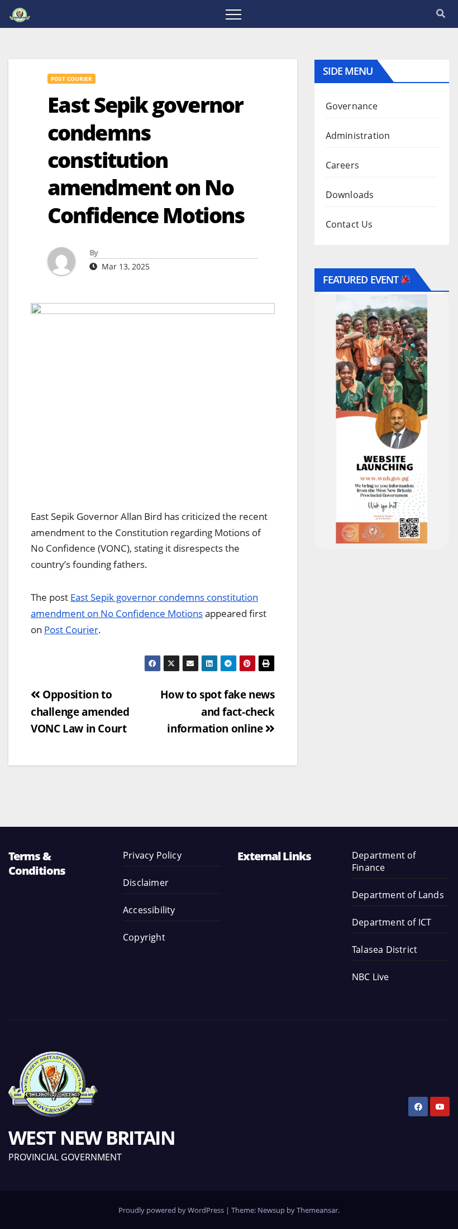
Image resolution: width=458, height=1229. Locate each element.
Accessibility (149, 910)
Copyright (144, 937)
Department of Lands (398, 895)
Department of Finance (384, 861)
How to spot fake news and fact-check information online (217, 711)
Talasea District (384, 949)
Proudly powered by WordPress (172, 1210)
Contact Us (349, 224)
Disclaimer (146, 882)
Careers (342, 165)
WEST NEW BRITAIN (91, 1137)
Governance (352, 106)
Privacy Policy (152, 855)
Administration (358, 135)
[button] (440, 13)
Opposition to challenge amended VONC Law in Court (80, 711)
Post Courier (71, 79)
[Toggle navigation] (233, 13)
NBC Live (370, 977)
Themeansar (317, 1210)
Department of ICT (391, 922)
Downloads (350, 195)
